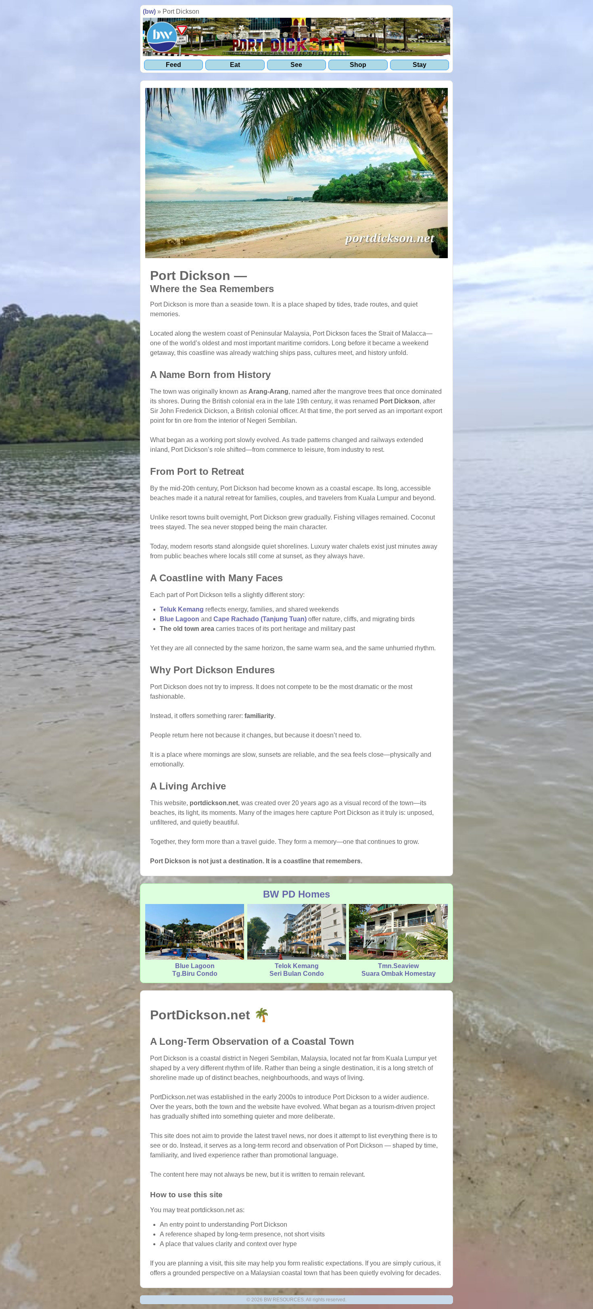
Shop (358, 64)
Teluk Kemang (182, 609)
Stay (419, 64)
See (296, 64)
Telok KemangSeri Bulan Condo (296, 969)
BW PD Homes (296, 894)
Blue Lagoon (179, 619)
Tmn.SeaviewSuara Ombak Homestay (398, 969)
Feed (173, 64)
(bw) (149, 11)
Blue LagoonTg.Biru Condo (194, 969)
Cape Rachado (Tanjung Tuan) (260, 619)
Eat (235, 64)
